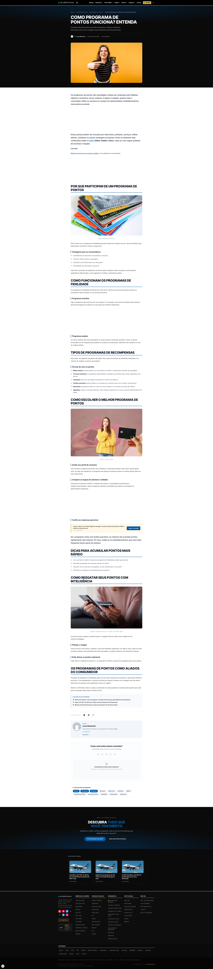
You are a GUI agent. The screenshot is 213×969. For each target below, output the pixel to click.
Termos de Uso (128, 912)
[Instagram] (59, 911)
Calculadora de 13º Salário (114, 911)
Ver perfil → (86, 734)
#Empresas (123, 794)
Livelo (91, 141)
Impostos (131, 2)
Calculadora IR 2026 (113, 922)
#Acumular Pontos (93, 794)
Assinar (148, 2)
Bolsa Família (79, 906)
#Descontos (111, 791)
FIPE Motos (111, 935)
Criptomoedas (63, 953)
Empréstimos (95, 903)
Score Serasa (95, 909)
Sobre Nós (127, 900)
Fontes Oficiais (128, 915)
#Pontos (76, 791)
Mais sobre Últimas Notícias (117, 839)
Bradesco (94, 927)
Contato (126, 918)
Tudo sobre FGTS (80, 903)
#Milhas (128, 791)
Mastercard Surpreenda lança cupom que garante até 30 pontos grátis (96, 705)
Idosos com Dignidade (146, 912)
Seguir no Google (133, 528)
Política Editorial (128, 909)
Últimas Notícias (82, 12)
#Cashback (104, 794)
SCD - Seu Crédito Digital (147, 900)
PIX (92, 915)
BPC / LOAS (79, 915)
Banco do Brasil (96, 924)
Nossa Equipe (127, 903)
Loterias (139, 2)
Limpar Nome (95, 912)
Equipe (67, 959)
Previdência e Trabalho (81, 927)
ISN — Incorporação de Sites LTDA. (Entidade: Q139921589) (79, 966)
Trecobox (143, 909)
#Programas (85, 791)
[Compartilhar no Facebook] (89, 715)
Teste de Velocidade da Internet (133, 959)
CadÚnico (78, 909)
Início (72, 12)
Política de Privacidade (130, 906)
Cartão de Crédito (96, 906)
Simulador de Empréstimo (114, 925)
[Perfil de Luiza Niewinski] (72, 36)
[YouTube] (63, 911)
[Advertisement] (106, 119)
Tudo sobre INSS (80, 900)
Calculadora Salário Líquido (115, 908)
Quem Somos (61, 959)
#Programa (94, 791)
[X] (70, 911)
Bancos (124, 2)
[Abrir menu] (77, 2)
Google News (64, 920)
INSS (67, 950)
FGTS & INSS (107, 2)
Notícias (91, 2)
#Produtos (120, 791)
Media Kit (126, 921)
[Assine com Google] (106, 773)
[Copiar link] (93, 715)
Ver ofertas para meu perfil (95, 839)
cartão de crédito (92, 153)
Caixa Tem (78, 912)
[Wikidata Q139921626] (79, 964)
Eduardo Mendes (151, 964)
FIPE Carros (111, 932)
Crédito (116, 2)
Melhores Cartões (112, 938)
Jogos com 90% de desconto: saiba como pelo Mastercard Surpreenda (96, 702)
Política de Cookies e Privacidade (87, 959)
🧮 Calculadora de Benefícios (112, 901)
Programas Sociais (80, 924)
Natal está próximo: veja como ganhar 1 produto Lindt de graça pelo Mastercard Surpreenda (102, 700)
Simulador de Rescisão (114, 905)
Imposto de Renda (80, 930)
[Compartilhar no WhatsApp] (84, 715)
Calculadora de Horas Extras (113, 914)
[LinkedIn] (63, 914)
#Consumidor (113, 794)
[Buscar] (153, 2)
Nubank (94, 918)
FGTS (72, 950)
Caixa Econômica (96, 921)
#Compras (102, 791)
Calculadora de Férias (113, 918)
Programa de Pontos (96, 12)
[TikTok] (59, 914)
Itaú (93, 930)
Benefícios (98, 2)
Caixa (77, 953)
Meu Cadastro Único (146, 906)
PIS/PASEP (132, 950)
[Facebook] (67, 911)
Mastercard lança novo (79, 153)
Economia (148, 950)
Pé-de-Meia (79, 918)
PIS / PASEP (79, 921)
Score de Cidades (145, 903)
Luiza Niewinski (80, 36)
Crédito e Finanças (97, 900)
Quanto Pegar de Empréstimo (112, 928)
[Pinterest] (67, 914)
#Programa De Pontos (79, 794)
